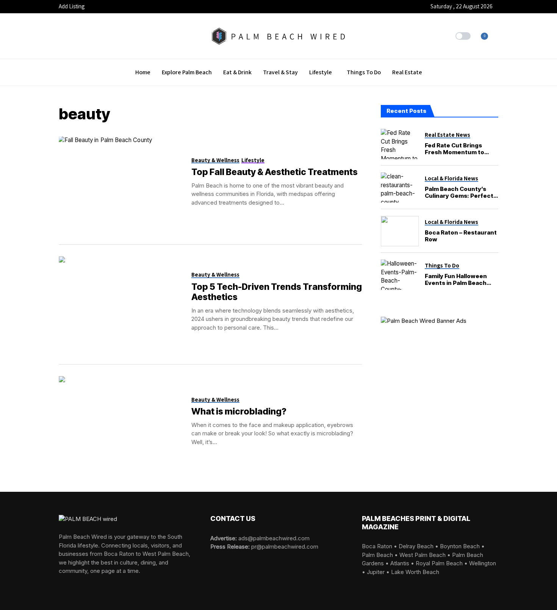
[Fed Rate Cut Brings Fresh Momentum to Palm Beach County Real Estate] (400, 144)
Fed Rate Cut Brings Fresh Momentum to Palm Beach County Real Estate (460, 155)
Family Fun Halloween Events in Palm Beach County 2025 (456, 282)
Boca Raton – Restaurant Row (461, 236)
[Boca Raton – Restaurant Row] (400, 231)
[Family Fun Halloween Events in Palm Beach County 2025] (400, 275)
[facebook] (61, 584)
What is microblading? (238, 411)
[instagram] (72, 584)
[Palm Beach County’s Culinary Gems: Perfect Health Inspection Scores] (400, 187)
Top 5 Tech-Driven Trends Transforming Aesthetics (276, 292)
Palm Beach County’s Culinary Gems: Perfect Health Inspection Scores (459, 199)
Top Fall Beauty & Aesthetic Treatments (274, 172)
